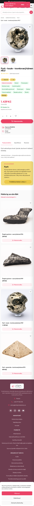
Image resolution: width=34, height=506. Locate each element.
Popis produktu (6, 142)
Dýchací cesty (5, 86)
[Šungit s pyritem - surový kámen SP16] (17, 216)
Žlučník (27, 92)
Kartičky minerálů (17, 440)
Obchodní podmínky (17, 463)
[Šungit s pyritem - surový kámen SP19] (17, 261)
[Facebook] (10, 410)
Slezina (28, 89)
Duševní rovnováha (7, 83)
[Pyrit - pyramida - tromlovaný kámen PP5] (17, 349)
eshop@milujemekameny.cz (18, 1)
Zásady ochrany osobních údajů (17, 469)
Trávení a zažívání (6, 92)
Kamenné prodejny (17, 419)
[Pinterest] (19, 410)
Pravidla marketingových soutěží (17, 479)
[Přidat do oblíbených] (29, 27)
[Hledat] (31, 12)
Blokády (4, 95)
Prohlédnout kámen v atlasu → (17, 182)
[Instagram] (15, 410)
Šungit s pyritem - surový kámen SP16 (12, 234)
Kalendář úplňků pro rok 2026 (17, 437)
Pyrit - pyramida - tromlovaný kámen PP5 (13, 367)
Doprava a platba (17, 460)
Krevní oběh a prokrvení (8, 89)
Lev (12, 79)
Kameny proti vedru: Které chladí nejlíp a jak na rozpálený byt (17, 444)
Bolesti (16, 83)
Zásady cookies (17, 472)
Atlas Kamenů (17, 433)
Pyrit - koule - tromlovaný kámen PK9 (12, 323)
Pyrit (18, 17)
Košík (17, 456)
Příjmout (17, 493)
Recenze (26, 142)
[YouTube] (23, 410)
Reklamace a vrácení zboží (17, 466)
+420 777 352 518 (18, 402)
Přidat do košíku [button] (18, 240)
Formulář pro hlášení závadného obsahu (17, 475)
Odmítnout (17, 498)
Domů (2, 17)
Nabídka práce (17, 422)
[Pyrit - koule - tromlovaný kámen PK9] (17, 305)
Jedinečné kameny (10, 17)
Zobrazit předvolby (17, 503)
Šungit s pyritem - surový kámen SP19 (12, 278)
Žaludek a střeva (18, 92)
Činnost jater (24, 83)
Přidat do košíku (18, 121)
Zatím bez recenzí (14, 73)
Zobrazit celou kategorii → (8, 197)
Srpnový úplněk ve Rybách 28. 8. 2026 (17, 448)
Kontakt (17, 425)
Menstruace (20, 89)
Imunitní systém (16, 86)
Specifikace (17, 142)
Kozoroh (5, 79)
